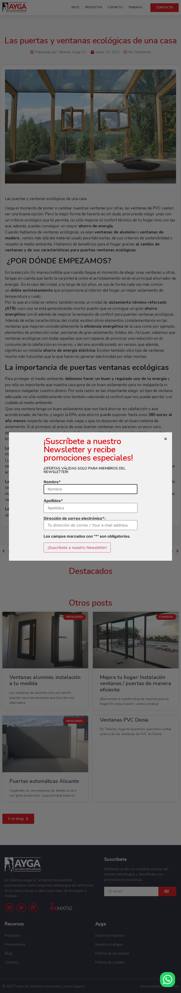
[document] (90, 496)
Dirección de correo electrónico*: (75, 518)
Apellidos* (53, 501)
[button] (165, 439)
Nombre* (52, 482)
